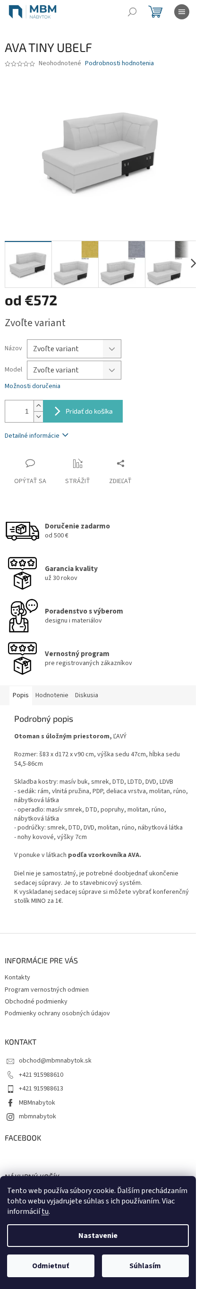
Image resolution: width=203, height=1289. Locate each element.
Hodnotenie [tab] (51, 695)
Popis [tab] (21, 695)
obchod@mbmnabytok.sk (55, 1060)
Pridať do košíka (89, 411)
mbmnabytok (37, 1116)
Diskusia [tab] (86, 695)
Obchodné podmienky (36, 1001)
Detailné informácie (32, 436)
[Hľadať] (132, 11)
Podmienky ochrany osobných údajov (57, 1013)
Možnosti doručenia (32, 386)
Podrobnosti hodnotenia (119, 63)
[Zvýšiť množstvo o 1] (38, 405)
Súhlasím (145, 1266)
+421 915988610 (41, 1075)
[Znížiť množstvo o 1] (38, 416)
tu (45, 1211)
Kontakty (17, 977)
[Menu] (181, 11)
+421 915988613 (41, 1088)
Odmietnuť (50, 1266)
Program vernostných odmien (47, 990)
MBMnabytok (37, 1102)
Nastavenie (98, 1235)
